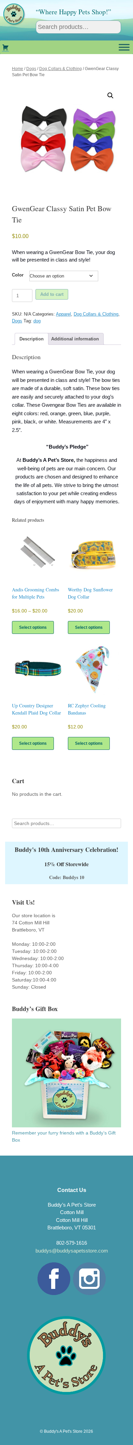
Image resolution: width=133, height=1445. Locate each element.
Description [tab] (31, 338)
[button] (110, 95)
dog (37, 320)
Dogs (31, 68)
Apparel (63, 314)
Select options (33, 627)
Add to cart (51, 294)
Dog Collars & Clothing (60, 68)
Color (18, 275)
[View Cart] (5, 47)
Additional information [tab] (75, 338)
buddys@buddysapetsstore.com (71, 1251)
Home (17, 68)
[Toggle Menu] (124, 47)
